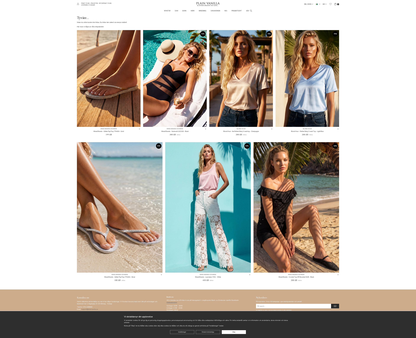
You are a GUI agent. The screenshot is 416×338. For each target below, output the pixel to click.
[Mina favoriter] (330, 4)
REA (225, 11)
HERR (192, 11)
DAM (176, 11)
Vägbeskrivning (172, 302)
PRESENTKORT (237, 11)
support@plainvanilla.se (89, 309)
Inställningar (182, 332)
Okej (233, 332)
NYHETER (167, 11)
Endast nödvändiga (208, 332)
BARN (184, 11)
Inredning (202, 11)
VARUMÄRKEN (215, 11)
